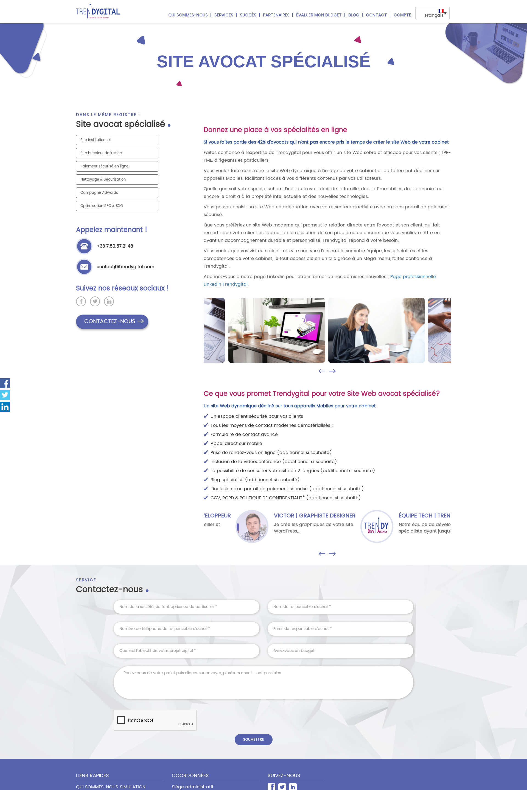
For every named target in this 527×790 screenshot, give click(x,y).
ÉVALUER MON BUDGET (319, 15)
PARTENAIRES (276, 15)
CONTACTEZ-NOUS (109, 321)
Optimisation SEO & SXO (101, 206)
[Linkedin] (5, 407)
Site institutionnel (95, 140)
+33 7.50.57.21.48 (115, 246)
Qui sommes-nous (188, 15)
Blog (353, 15)
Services (223, 15)
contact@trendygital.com (125, 266)
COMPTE (402, 15)
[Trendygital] (99, 10)
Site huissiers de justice (101, 153)
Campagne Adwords (99, 193)
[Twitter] (5, 395)
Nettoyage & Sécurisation (103, 180)
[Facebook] (5, 383)
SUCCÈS (248, 15)
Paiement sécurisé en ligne (104, 166)
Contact (376, 15)
